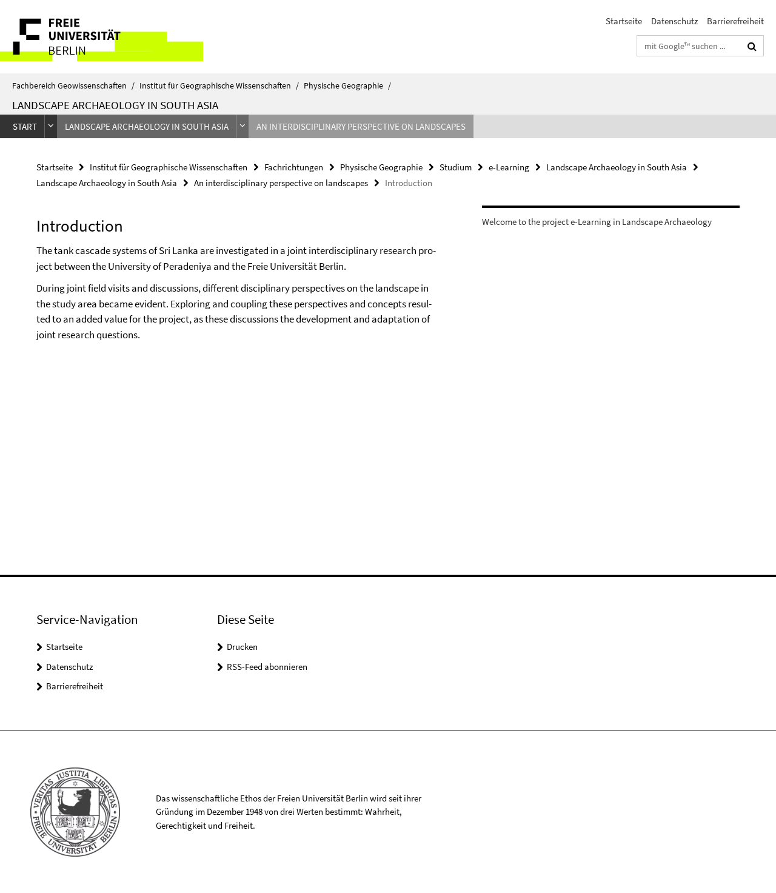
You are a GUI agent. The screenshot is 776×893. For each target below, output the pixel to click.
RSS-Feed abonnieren (267, 666)
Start (25, 126)
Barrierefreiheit (735, 21)
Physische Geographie (347, 85)
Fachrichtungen (293, 167)
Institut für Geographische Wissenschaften (219, 85)
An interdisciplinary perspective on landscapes (361, 126)
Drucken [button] (242, 646)
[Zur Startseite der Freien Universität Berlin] (101, 36)
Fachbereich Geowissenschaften (73, 85)
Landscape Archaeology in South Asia (115, 105)
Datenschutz (674, 21)
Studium (456, 167)
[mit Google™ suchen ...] (752, 46)
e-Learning (509, 167)
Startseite (624, 21)
